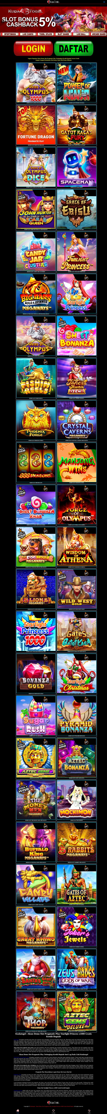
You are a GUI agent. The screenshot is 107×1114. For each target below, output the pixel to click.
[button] (2, 21)
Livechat (53, 1112)
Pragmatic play (17, 1074)
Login (18, 1112)
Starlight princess (18, 1090)
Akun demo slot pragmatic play (21, 1057)
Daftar (89, 1112)
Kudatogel (16, 1039)
